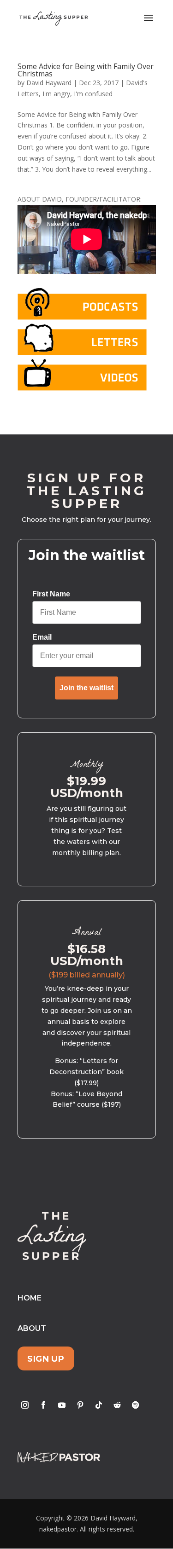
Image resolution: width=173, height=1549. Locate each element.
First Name (51, 594)
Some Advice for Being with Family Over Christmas (86, 70)
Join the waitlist (86, 688)
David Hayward (49, 82)
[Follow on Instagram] (25, 1405)
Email (42, 637)
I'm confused (93, 93)
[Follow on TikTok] (98, 1405)
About (32, 1328)
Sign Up (45, 1358)
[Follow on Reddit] (117, 1405)
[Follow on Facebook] (43, 1405)
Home (30, 1298)
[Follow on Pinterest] (80, 1405)
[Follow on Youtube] (61, 1405)
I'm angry (56, 93)
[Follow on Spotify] (135, 1405)
